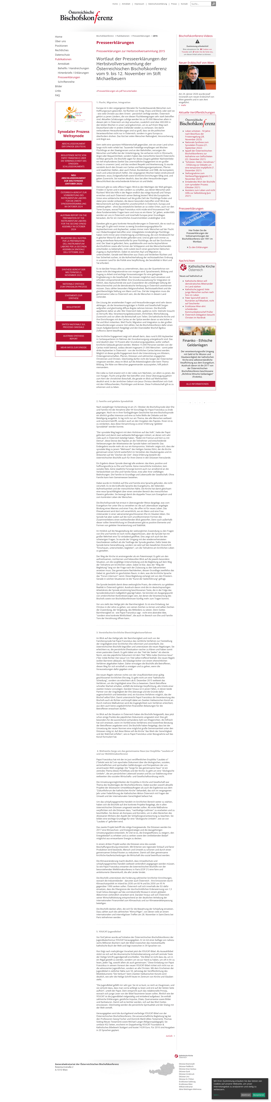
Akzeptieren (258, 1095)
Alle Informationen (197, 383)
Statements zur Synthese (73, 297)
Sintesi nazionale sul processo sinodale (73, 325)
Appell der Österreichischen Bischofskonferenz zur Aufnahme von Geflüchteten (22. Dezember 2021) (198, 155)
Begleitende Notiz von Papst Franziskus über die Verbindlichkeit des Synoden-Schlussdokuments (73, 161)
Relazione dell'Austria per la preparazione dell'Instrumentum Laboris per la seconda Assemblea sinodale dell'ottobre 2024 (74, 245)
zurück (169, 1035)
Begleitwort (73, 307)
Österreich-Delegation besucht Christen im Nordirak (200, 316)
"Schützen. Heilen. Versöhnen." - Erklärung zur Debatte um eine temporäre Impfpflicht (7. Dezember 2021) (200, 166)
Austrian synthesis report (73, 337)
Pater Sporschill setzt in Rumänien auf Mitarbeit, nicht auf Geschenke (199, 300)
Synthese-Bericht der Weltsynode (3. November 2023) (73, 272)
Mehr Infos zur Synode (74, 347)
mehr (183, 105)
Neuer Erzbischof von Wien (196, 63)
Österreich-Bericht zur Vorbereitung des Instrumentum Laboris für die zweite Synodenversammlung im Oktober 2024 (74, 199)
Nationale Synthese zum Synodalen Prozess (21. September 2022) (197, 145)
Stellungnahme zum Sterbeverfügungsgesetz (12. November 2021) (199, 176)
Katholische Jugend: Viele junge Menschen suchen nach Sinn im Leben (199, 292)
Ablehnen (246, 1095)
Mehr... (217, 1095)
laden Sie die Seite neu (204, 52)
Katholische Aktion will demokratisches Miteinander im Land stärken (199, 283)
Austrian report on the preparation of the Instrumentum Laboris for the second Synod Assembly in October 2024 (73, 222)
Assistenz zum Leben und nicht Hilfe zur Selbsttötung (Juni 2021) (200, 193)
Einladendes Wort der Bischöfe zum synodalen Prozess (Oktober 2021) (200, 184)
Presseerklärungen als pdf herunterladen (117, 90)
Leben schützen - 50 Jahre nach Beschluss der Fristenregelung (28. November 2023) (197, 135)
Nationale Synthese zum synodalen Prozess (73, 285)
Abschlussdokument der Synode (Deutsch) (73, 145)
